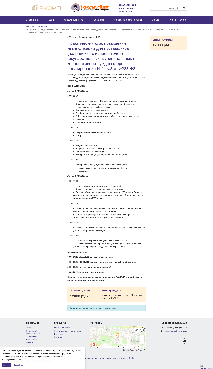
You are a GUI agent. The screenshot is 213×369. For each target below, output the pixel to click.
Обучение (58, 337)
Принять (6, 365)
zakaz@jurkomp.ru (179, 331)
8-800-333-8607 (126, 8)
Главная (30, 26)
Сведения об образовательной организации (33, 333)
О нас (28, 328)
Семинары (42, 26)
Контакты (30, 343)
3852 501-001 (127, 5)
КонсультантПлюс (62, 328)
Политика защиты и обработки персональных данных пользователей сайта (106, 358)
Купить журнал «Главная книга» (68, 331)
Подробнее (18, 365)
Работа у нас (32, 340)
